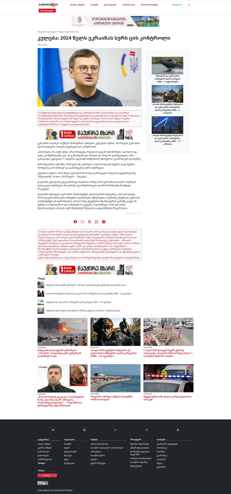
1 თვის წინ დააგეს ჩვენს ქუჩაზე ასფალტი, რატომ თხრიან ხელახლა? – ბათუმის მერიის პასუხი (168, 353)
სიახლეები (51, 32)
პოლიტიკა (162, 447)
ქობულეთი (69, 463)
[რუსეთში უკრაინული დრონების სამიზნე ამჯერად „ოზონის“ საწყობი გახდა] (41, 310)
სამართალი (128, 4)
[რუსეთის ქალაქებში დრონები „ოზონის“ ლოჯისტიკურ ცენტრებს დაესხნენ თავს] (41, 284)
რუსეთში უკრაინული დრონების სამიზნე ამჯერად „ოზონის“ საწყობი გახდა (83, 310)
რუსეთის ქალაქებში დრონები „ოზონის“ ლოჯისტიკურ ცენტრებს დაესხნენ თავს (86, 285)
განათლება (110, 4)
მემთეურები (136, 466)
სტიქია (94, 459)
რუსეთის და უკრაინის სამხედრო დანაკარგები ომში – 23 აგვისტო (78, 302)
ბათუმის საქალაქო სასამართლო (107, 447)
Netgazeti (177, 4)
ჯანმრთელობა (45, 459)
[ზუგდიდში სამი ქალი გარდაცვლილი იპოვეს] (168, 378)
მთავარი (42, 32)
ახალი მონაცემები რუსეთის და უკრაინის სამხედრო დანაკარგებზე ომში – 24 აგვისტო (89, 293)
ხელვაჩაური (70, 451)
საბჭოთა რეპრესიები (140, 458)
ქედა (66, 459)
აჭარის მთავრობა (99, 444)
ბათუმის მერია (97, 455)
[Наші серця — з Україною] (48, 4)
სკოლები (161, 459)
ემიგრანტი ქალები (139, 447)
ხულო (67, 447)
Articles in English (149, 4)
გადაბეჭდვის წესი (133, 213)
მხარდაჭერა (47, 10)
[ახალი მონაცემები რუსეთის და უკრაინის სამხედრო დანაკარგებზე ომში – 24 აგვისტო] (41, 293)
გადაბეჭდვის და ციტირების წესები (55, 490)
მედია (160, 463)
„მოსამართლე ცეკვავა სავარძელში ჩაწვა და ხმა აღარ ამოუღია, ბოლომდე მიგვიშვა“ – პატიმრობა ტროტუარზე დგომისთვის (61, 401)
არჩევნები (95, 451)
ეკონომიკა (162, 455)
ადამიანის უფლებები (167, 444)
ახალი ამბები (77, 4)
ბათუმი (94, 4)
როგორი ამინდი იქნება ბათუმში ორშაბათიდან (111, 398)
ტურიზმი (161, 467)
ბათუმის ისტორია (139, 462)
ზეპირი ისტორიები (139, 444)
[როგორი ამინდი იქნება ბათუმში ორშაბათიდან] (115, 378)
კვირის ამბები (45, 447)
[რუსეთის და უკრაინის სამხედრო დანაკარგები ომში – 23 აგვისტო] (41, 302)
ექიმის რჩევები (98, 463)
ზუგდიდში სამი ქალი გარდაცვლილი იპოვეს (167, 398)
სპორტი (161, 451)
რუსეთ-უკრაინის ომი (69, 32)
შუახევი (68, 455)
